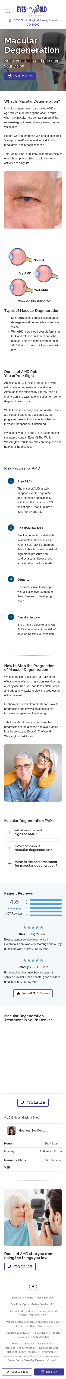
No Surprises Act (48, 1347)
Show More (42, 948)
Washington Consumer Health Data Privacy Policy (31, 1356)
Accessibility (44, 1343)
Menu (7, 12)
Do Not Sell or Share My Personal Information (33, 1360)
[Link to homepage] (33, 10)
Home (14, 1343)
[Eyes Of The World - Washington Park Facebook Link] (33, 1286)
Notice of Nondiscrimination (20, 1347)
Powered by (27, 1332)
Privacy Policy (48, 1351)
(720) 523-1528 (37, 1315)
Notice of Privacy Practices (22, 1351)
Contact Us (28, 1343)
